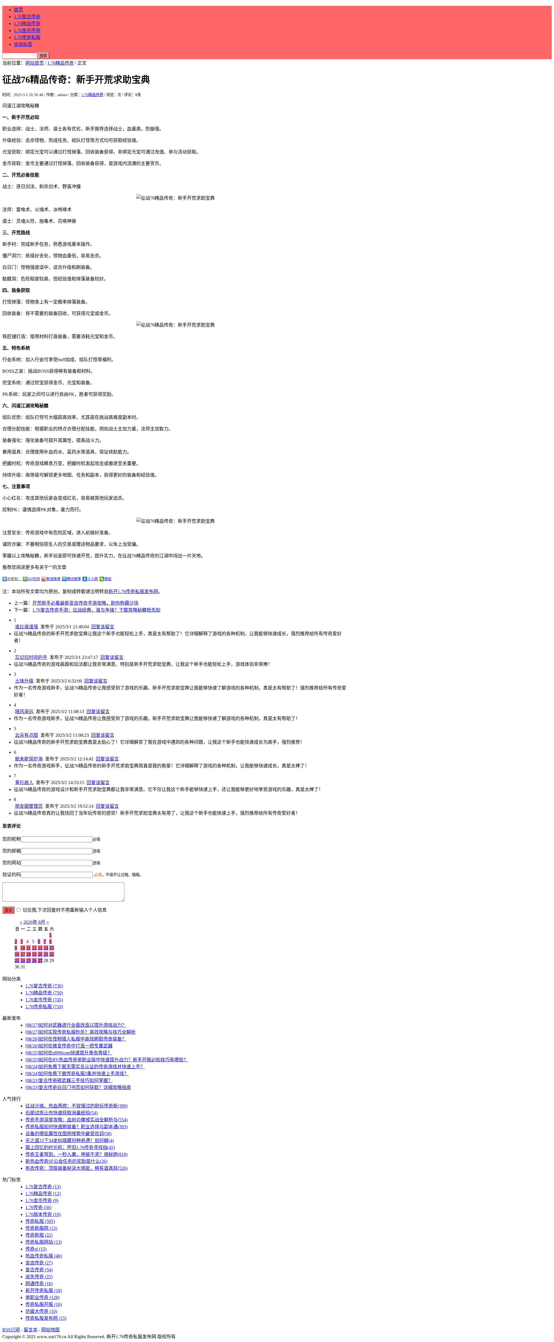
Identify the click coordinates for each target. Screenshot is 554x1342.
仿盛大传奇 (41, 1311)
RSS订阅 (11, 1329)
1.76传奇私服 (27, 37)
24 (22, 960)
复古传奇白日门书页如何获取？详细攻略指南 (78, 1087)
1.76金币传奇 (27, 30)
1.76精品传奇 (27, 23)
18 (28, 954)
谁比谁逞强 (26, 626)
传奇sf (35, 1249)
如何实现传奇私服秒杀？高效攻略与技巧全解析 (80, 1032)
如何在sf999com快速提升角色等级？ (68, 1052)
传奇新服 (39, 1235)
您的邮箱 (11, 850)
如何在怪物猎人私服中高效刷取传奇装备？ (75, 1039)
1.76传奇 (38, 1207)
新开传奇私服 (43, 1290)
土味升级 (24, 681)
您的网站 (11, 862)
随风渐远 (24, 711)
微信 (107, 579)
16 (17, 954)
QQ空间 (34, 579)
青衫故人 (24, 782)
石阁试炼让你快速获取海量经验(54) (61, 1112)
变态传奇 (39, 1262)
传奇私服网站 (43, 1242)
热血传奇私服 (43, 1255)
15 (51, 947)
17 (22, 954)
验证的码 (11, 874)
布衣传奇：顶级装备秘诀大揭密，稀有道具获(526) (76, 1168)
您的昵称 (11, 839)
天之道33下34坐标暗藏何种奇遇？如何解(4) (69, 1140)
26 (34, 960)
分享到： (14, 579)
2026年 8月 (34, 922)
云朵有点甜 (26, 735)
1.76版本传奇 (43, 1214)
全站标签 (23, 44)
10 (22, 947)
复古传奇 (39, 1269)
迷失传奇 (39, 1276)
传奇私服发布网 (45, 1318)
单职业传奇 (42, 1297)
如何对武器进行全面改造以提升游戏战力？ (75, 1025)
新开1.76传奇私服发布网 (133, 591)
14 (46, 947)
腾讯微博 (74, 579)
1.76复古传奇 (27, 16)
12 (34, 947)
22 (51, 954)
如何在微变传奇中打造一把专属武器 (69, 1045)
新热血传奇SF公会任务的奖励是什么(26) (66, 1161)
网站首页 (34, 63)
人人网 (92, 579)
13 (40, 947)
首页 (18, 9)
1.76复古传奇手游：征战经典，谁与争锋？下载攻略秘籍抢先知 (96, 610)
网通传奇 (39, 1283)
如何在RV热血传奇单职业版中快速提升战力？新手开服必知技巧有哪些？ (106, 1059)
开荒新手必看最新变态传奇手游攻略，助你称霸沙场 (85, 603)
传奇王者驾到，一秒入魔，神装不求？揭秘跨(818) (76, 1154)
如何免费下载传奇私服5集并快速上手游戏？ (77, 1073)
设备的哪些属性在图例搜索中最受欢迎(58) (68, 1133)
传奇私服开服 (43, 1304)
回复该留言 (102, 626)
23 (17, 960)
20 (40, 954)
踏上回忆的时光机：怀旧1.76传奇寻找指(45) (70, 1147)
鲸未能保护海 (29, 758)
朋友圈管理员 (29, 806)
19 (34, 954)
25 (28, 960)
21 (46, 954)
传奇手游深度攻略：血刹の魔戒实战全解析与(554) (76, 1119)
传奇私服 (40, 1221)
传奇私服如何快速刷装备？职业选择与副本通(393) (76, 1126)
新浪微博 (53, 579)
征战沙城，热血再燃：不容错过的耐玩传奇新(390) (76, 1105)
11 (28, 947)
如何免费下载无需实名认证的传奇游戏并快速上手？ (85, 1066)
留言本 (31, 1329)
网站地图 (50, 1329)
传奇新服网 (41, 1228)
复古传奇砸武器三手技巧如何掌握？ (69, 1080)
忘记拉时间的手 (31, 657)
